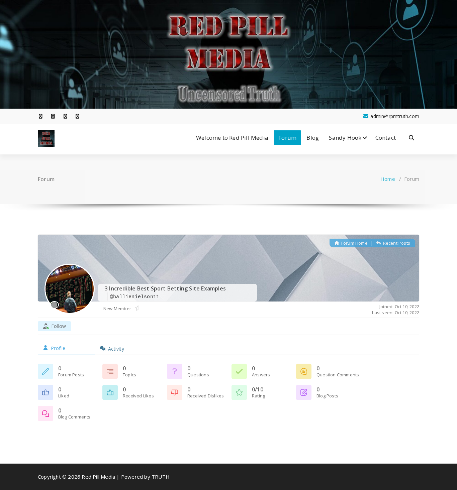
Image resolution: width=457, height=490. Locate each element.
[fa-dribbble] (78, 116)
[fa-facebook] (41, 116)
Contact (385, 137)
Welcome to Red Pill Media (232, 137)
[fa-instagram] (65, 116)
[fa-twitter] (53, 116)
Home (387, 178)
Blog (312, 137)
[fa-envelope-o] (90, 116)
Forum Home (353, 243)
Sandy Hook (345, 137)
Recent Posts (396, 243)
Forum (287, 137)
